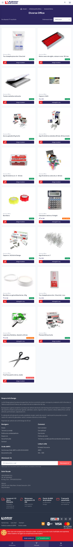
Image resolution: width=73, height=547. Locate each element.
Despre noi (4, 436)
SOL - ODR (41, 453)
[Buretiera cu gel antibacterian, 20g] (19, 279)
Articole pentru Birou (35, 9)
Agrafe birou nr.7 (45, 255)
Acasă (25, 9)
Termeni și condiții (6, 430)
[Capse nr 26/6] (54, 80)
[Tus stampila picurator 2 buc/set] (19, 40)
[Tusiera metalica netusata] (19, 80)
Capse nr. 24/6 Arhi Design (12, 255)
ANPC (39, 450)
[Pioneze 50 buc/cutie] (54, 319)
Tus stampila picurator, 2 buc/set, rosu (52, 295)
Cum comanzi (42, 428)
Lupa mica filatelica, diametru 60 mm (15, 335)
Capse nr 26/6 (43, 96)
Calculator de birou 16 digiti (48, 215)
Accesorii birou (48, 9)
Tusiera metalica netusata (12, 96)
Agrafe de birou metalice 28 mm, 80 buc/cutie (54, 136)
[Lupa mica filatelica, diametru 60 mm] (19, 319)
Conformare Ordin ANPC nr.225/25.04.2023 (14, 450)
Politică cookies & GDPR (8, 525)
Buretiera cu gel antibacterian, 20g (15, 295)
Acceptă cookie (44, 538)
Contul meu (5, 523)
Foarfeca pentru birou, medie (13, 375)
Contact (4, 441)
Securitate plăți (6, 439)
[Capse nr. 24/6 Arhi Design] (19, 239)
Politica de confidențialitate (9, 433)
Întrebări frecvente (44, 447)
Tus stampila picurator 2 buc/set (14, 56)
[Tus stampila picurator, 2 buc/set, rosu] (54, 279)
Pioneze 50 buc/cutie (46, 335)
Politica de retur (43, 436)
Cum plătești (42, 430)
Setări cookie (22, 525)
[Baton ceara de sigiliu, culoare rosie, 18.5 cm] (54, 40)
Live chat (14, 523)
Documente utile (6, 453)
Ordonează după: (47, 19)
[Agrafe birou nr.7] (54, 239)
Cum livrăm (41, 433)
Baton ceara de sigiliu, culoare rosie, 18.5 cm (54, 56)
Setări (29, 538)
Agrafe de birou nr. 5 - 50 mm (12, 176)
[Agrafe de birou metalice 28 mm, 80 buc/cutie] (54, 119)
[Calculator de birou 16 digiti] (54, 199)
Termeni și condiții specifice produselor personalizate (54, 439)
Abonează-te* (64, 463)
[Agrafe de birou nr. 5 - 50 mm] (19, 159)
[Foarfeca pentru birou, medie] (19, 358)
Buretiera (6, 215)
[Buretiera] (19, 199)
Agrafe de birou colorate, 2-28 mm (50, 176)
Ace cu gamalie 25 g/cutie (11, 136)
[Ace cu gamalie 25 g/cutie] (19, 119)
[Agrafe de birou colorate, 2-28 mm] (54, 159)
